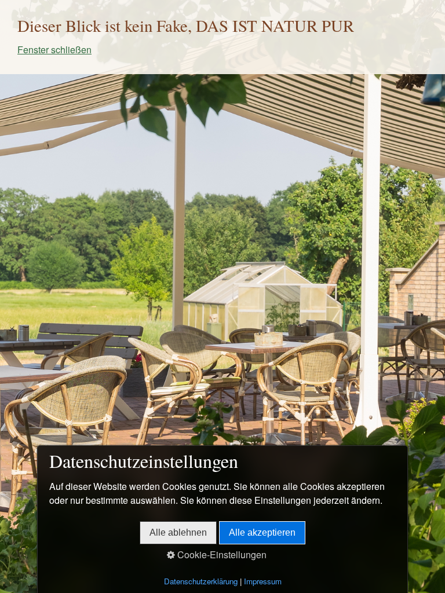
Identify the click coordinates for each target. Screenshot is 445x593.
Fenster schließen (54, 49)
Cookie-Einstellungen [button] (221, 554)
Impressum (263, 581)
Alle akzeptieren (262, 532)
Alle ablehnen (178, 532)
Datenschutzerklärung (201, 581)
